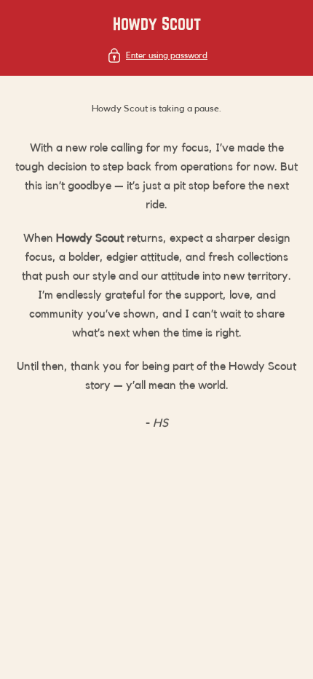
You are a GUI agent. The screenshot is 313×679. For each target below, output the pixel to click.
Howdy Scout (157, 23)
